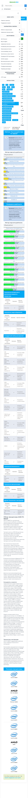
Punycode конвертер (6, 63)
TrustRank (9, 89)
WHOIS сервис (4, 59)
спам (4, 122)
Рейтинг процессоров (6, 29)
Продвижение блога (8, 100)
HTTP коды (3, 77)
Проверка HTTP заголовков (7, 56)
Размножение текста (6, 49)
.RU (14, 2)
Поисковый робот (7, 98)
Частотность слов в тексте (7, 54)
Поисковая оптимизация (9, 96)
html (4, 87)
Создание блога (6, 117)
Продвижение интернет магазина (9, 103)
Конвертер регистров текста (8, 46)
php (13, 87)
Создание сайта (6, 120)
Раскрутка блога (7, 111)
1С (3, 84)
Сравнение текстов (5, 44)
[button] (6, 9)
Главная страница (5, 20)
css (7, 84)
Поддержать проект (6, 23)
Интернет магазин (7, 93)
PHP (8, 87)
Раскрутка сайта (7, 115)
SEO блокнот (4, 39)
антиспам (15, 120)
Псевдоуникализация (6, 66)
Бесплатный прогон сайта (7, 61)
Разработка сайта (7, 108)
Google (11, 84)
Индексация (6, 91)
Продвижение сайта (8, 106)
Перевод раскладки (6, 68)
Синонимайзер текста (6, 51)
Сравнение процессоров (7, 32)
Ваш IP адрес (4, 41)
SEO (4, 89)
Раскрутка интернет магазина (10, 113)
